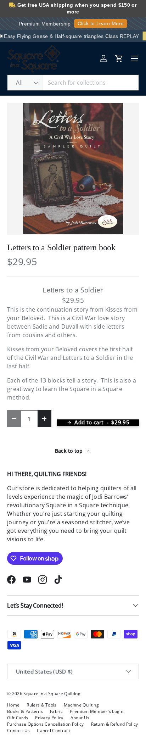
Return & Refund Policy (114, 724)
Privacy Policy (49, 718)
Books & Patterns (25, 711)
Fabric (56, 711)
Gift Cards (17, 718)
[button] (119, 58)
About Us (80, 718)
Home (13, 705)
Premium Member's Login (96, 711)
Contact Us (18, 730)
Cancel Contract (53, 730)
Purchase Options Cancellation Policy (45, 724)
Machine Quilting (81, 705)
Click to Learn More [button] (101, 23)
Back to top (69, 450)
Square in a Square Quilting (51, 694)
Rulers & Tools (41, 705)
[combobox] (73, 82)
